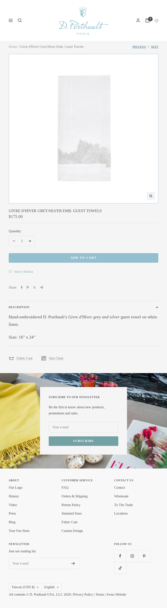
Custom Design (72, 531)
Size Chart (56, 358)
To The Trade (123, 505)
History (14, 496)
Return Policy (71, 505)
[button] (21, 271)
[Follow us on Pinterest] (144, 556)
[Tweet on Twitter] (34, 287)
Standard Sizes (72, 513)
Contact (119, 487)
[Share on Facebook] (22, 287)
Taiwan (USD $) (23, 587)
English (49, 587)
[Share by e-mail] (41, 287)
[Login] (138, 20)
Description (19, 307)
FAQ (65, 487)
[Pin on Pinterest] (28, 287)
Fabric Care (25, 358)
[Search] (20, 20)
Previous (139, 46)
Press (12, 513)
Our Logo (15, 487)
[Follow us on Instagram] (132, 556)
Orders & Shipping (75, 496)
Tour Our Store (19, 531)
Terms (99, 594)
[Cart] (147, 20)
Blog (12, 522)
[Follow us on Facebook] (120, 556)
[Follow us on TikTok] (120, 568)
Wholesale (121, 496)
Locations (121, 513)
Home (13, 46)
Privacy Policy (83, 594)
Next (154, 46)
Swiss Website (116, 594)
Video (13, 505)
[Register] (73, 563)
